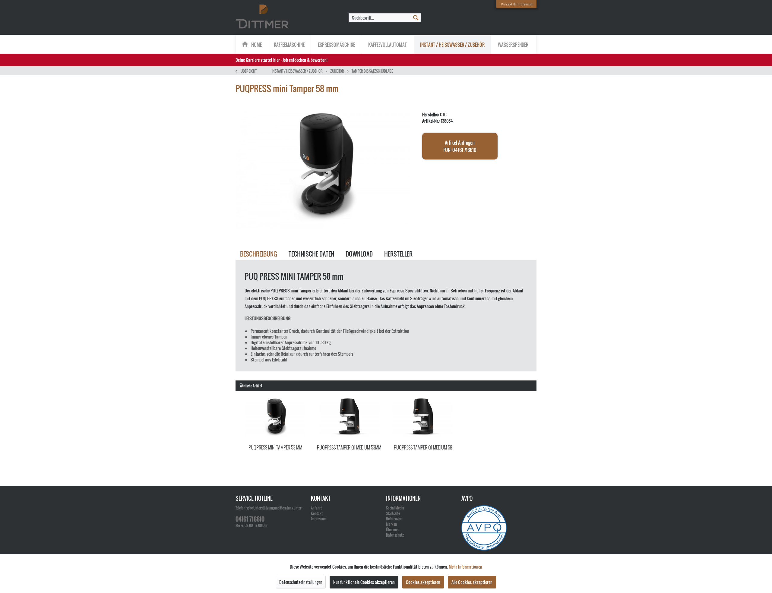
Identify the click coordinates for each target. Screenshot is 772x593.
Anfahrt (316, 507)
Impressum (319, 518)
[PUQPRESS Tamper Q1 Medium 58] (423, 418)
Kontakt (317, 513)
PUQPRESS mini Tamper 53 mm (275, 447)
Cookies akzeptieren (423, 582)
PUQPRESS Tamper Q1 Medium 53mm (349, 447)
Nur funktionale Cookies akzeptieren (364, 582)
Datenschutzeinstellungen (300, 582)
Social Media (395, 507)
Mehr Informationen (465, 566)
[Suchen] (416, 17)
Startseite (393, 513)
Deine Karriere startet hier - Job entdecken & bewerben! (281, 60)
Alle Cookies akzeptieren (471, 582)
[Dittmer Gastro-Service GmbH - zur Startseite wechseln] (262, 17)
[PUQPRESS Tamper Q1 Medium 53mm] (349, 418)
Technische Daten (311, 253)
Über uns (392, 529)
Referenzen (394, 518)
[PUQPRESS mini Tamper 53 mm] (275, 418)
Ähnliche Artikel (251, 385)
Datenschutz (395, 535)
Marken (391, 524)
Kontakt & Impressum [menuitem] (517, 4)
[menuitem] (385, 17)
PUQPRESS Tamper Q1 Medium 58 (423, 447)
